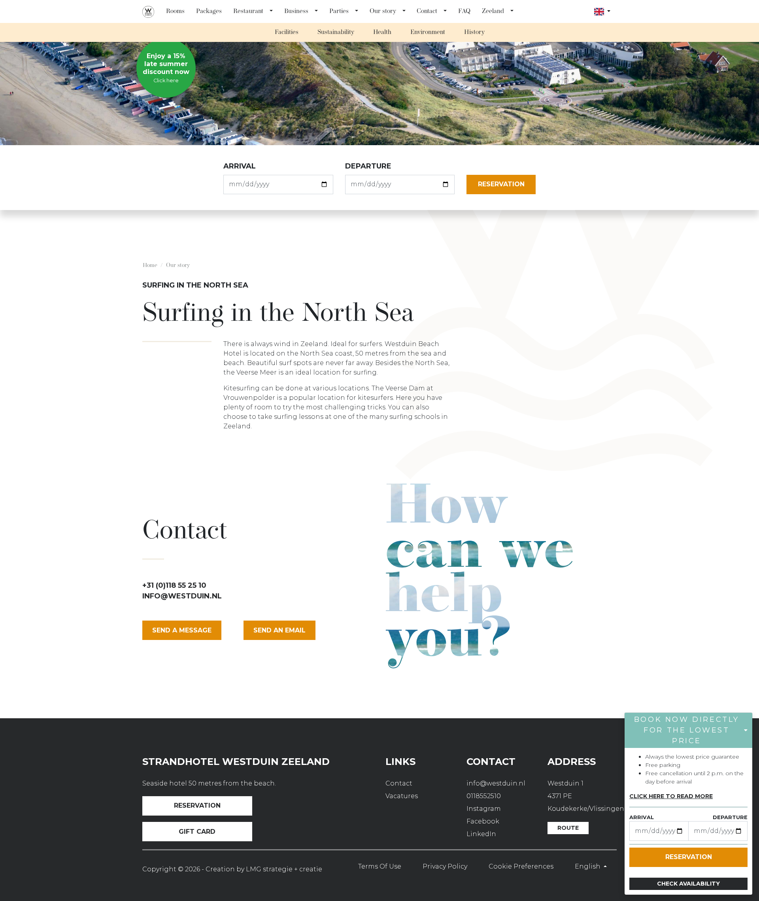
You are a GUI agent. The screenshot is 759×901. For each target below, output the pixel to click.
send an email (279, 630)
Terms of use (379, 866)
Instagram (483, 808)
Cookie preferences (521, 866)
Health (382, 32)
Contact (427, 11)
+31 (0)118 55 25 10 (174, 585)
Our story (383, 11)
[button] (271, 11)
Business (296, 11)
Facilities (286, 32)
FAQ (464, 11)
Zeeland (493, 11)
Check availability (688, 883)
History (474, 32)
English (588, 866)
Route (568, 827)
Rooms (175, 11)
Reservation (197, 805)
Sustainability (335, 32)
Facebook (482, 821)
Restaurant (248, 11)
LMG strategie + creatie (284, 869)
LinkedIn (481, 834)
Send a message (181, 630)
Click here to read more (671, 796)
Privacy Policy (445, 866)
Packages (209, 11)
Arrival (239, 166)
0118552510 (483, 796)
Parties (339, 11)
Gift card (197, 831)
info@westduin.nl (182, 596)
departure (368, 166)
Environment (427, 32)
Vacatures (401, 796)
